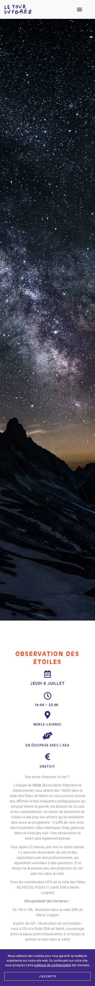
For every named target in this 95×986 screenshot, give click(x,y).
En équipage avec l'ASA (47, 745)
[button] (79, 9)
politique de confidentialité (52, 965)
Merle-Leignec (47, 724)
